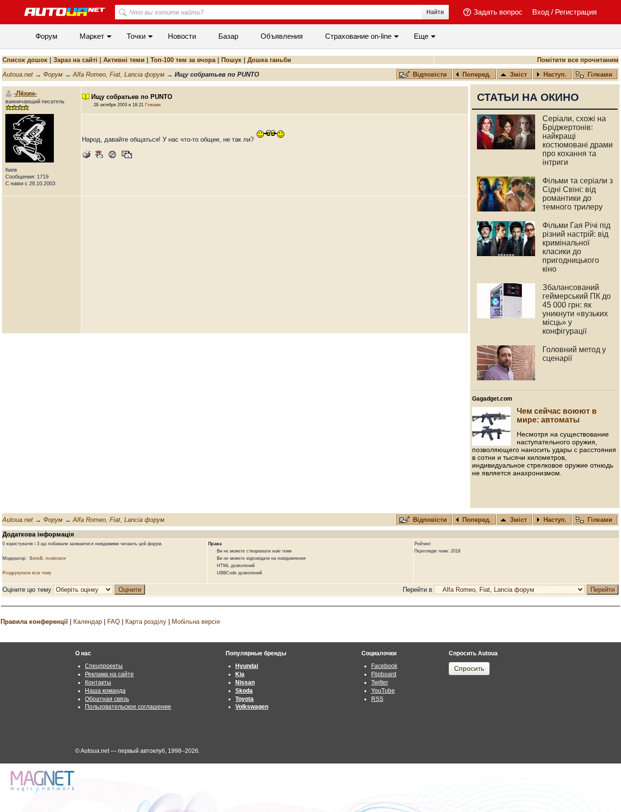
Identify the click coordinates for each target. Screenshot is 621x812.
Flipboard (383, 674)
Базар (228, 36)
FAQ (113, 621)
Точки (136, 36)
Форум (46, 36)
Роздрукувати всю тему (26, 572)
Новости (182, 36)
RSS (377, 699)
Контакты (98, 682)
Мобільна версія (196, 621)
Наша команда (105, 690)
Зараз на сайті (75, 60)
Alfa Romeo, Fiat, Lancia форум (118, 74)
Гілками (600, 74)
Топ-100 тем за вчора (182, 60)
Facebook (384, 666)
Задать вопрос (498, 12)
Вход (540, 12)
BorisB (36, 558)
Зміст (518, 74)
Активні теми (124, 60)
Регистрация (576, 12)
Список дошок (25, 60)
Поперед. (476, 74)
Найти (435, 12)
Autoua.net (17, 74)
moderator (56, 558)
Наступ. (555, 74)
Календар (87, 621)
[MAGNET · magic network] (44, 783)
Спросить (469, 668)
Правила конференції (34, 621)
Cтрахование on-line (358, 36)
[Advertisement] (275, 265)
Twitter (379, 682)
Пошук (231, 60)
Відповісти (431, 74)
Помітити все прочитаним (578, 60)
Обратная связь (107, 699)
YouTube (383, 690)
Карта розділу (145, 621)
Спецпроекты (104, 666)
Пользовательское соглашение (128, 706)
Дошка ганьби (269, 60)
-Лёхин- (25, 93)
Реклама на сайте (109, 674)
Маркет (92, 36)
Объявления (282, 36)
